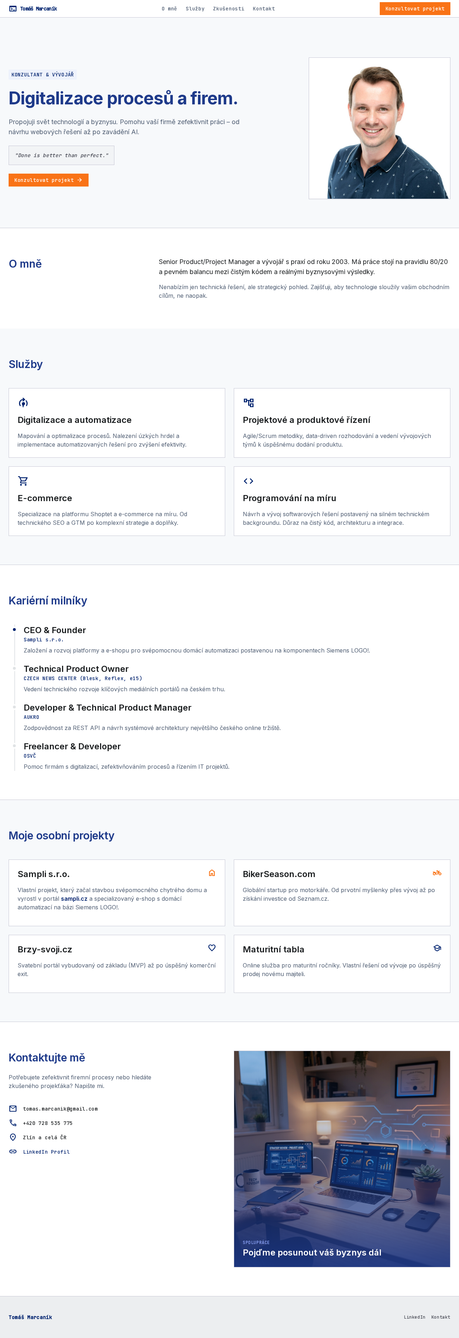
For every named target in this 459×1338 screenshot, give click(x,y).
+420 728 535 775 (48, 1123)
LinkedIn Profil (46, 1152)
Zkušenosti (228, 8)
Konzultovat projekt (415, 8)
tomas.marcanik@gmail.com (60, 1109)
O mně (170, 8)
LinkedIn (415, 1317)
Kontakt (264, 8)
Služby (195, 8)
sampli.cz (74, 898)
